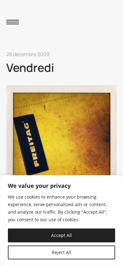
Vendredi (30, 67)
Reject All (61, 252)
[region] (61, 220)
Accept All (61, 235)
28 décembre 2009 (28, 54)
